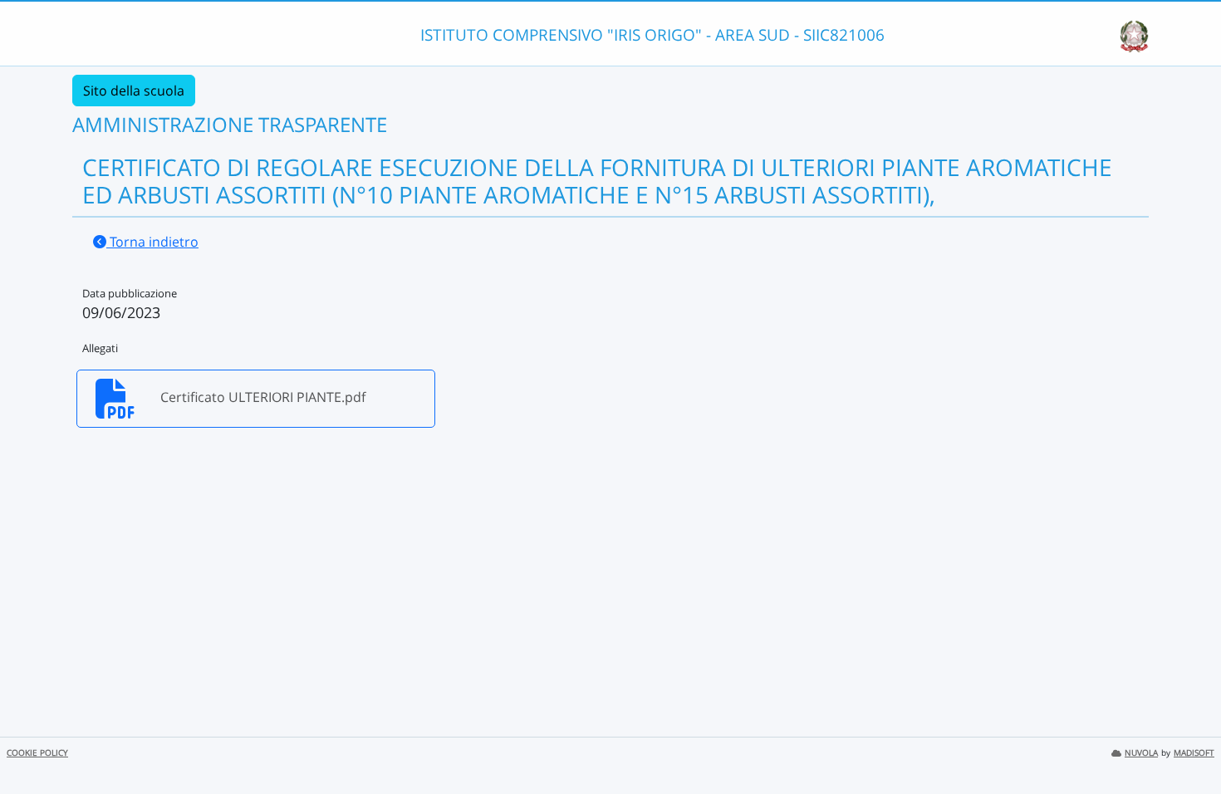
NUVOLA (1141, 752)
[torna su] (1187, 743)
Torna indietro (152, 242)
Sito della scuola (133, 90)
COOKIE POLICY (37, 752)
